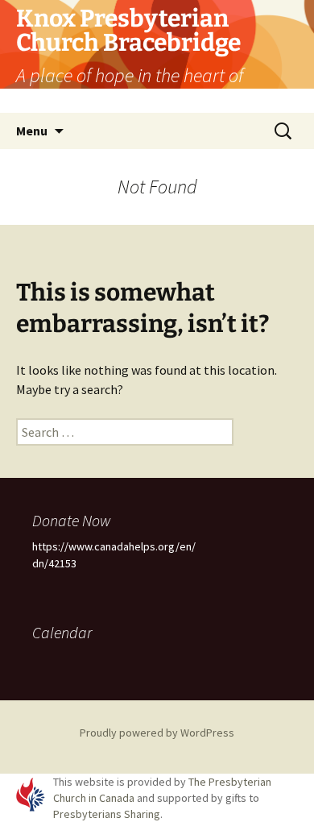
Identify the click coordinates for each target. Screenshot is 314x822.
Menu (32, 130)
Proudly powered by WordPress (157, 732)
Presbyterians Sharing (106, 814)
